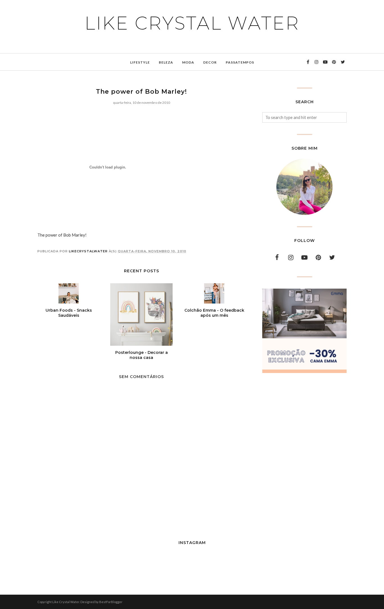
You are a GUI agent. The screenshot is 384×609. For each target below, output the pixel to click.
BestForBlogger (111, 602)
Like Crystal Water (192, 23)
